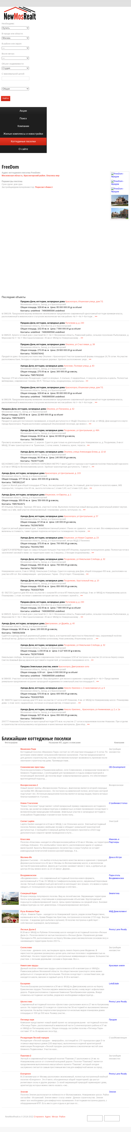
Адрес (48, 1116)
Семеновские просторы (32, 767)
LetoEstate (114, 983)
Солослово (26, 947)
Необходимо (8, 23)
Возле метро (8, 54)
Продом (113, 1019)
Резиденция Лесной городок (34, 1038)
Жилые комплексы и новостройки (23, 133)
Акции (23, 110)
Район (62, 1116)
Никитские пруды (29, 965)
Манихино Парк (28, 749)
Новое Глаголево (29, 803)
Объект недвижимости (13, 64)
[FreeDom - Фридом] (119, 175)
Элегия (24, 1092)
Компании (23, 126)
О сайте (23, 149)
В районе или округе (11, 44)
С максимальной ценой (13, 74)
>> (96, 316)
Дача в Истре (115, 857)
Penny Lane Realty (118, 929)
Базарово (25, 983)
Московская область (12, 175)
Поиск (23, 118)
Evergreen (25, 1074)
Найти (6, 98)
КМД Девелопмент (118, 911)
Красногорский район (34, 175)
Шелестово (26, 1001)
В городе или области (12, 34)
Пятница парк (27, 1019)
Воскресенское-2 (29, 785)
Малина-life (26, 857)
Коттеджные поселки (23, 141)
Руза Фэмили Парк (29, 911)
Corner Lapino (27, 821)
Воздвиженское (28, 875)
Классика (25, 839)
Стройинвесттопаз (118, 803)
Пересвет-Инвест (44, 187)
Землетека (114, 893)
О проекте (39, 1116)
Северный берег (28, 893)
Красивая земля (117, 965)
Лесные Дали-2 (28, 929)
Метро (55, 1116)
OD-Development (117, 767)
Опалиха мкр (52, 175)
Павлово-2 (25, 1056)
